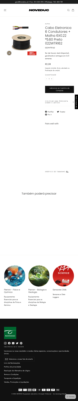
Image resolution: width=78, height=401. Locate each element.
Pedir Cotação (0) (76, 102)
